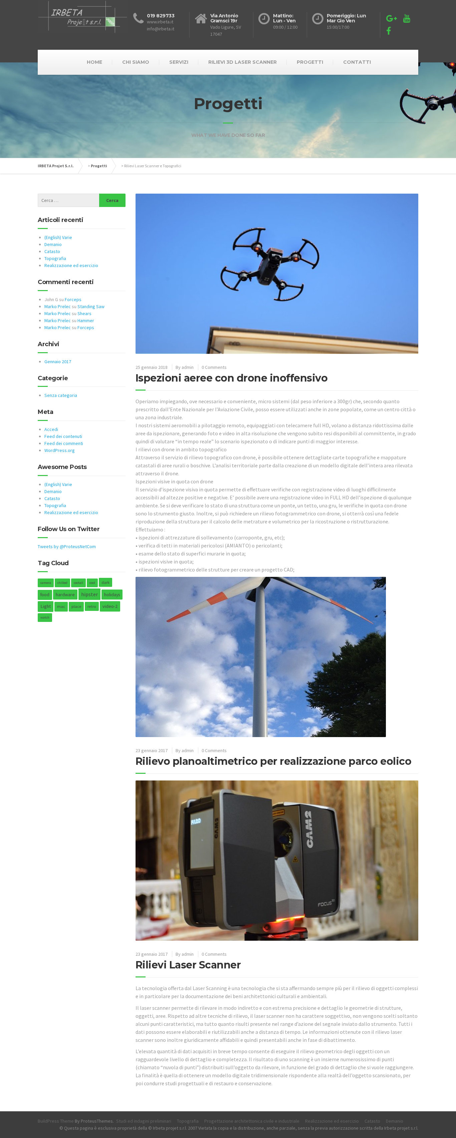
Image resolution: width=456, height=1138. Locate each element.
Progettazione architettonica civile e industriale (251, 1121)
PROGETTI (310, 62)
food (44, 595)
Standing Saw (90, 306)
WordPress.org (59, 450)
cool (92, 583)
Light (45, 606)
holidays (112, 595)
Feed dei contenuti (63, 436)
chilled (62, 583)
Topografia (55, 258)
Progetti (99, 165)
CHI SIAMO (135, 62)
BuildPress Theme (56, 1121)
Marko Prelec (57, 306)
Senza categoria (60, 395)
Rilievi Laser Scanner (188, 965)
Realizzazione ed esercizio (71, 265)
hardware (65, 595)
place (76, 606)
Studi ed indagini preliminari (143, 1121)
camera (45, 583)
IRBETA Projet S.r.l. (56, 165)
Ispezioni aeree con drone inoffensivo (232, 378)
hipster (89, 594)
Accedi (51, 429)
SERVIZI (178, 62)
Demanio (53, 244)
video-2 (110, 606)
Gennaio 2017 (57, 362)
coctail (78, 583)
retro (91, 606)
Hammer (85, 320)
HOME (94, 62)
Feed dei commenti (63, 443)
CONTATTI (357, 62)
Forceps (73, 299)
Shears (84, 313)
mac (61, 606)
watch (44, 617)
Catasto (52, 251)
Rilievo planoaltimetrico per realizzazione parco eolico (274, 761)
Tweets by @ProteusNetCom (67, 546)
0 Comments (214, 367)
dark (105, 582)
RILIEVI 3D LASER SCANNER (242, 62)
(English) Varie (58, 237)
